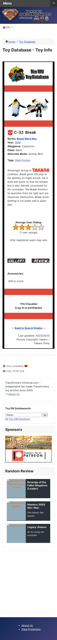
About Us (14, 394)
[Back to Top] (51, 634)
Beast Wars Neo (27, 138)
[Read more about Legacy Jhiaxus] (16, 533)
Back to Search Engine (28, 328)
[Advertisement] (28, 582)
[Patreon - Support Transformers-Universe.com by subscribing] (28, 455)
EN (8, 27)
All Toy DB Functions (17, 419)
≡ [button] (53, 3)
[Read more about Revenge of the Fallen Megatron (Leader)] (16, 488)
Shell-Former (22, 160)
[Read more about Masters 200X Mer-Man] (16, 510)
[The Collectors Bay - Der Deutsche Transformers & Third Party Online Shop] (28, 442)
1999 (18, 142)
